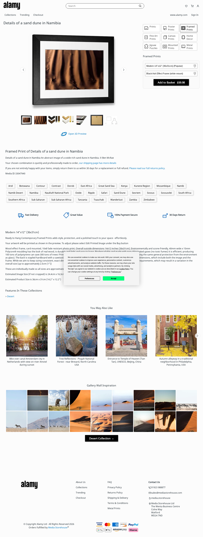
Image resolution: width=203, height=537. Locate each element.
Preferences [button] (116, 272)
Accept (113, 278)
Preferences (89, 278)
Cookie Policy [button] (124, 269)
